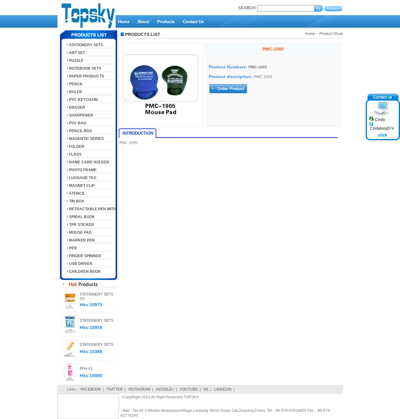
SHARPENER (81, 115)
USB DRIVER (80, 264)
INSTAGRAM (139, 389)
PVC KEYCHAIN (83, 99)
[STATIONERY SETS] (70, 331)
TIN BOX (76, 201)
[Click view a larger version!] (161, 127)
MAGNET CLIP (82, 185)
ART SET (77, 53)
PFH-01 (86, 369)
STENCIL (77, 193)
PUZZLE (76, 60)
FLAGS (75, 154)
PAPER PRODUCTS (86, 76)
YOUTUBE (189, 389)
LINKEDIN (223, 389)
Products (166, 21)
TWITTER (115, 389)
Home (123, 21)
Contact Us (193, 21)
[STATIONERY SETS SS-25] (70, 307)
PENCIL (76, 84)
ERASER (77, 107)
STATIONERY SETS (86, 45)
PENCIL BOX (80, 131)
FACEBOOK (91, 389)
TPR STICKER (81, 224)
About (143, 21)
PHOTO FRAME (83, 170)
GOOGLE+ (165, 389)
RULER (75, 92)
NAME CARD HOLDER (89, 162)
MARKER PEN (82, 240)
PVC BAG (77, 123)
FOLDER (76, 146)
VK (205, 389)
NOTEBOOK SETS (85, 68)
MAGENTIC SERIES (86, 139)
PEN (73, 248)
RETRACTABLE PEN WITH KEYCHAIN (91, 210)
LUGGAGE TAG (82, 178)
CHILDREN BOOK (85, 271)
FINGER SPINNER (85, 256)
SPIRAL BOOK (82, 217)
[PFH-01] (70, 379)
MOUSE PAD (80, 232)
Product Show (331, 34)
